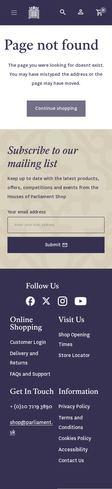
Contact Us (71, 460)
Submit (53, 245)
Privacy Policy (74, 406)
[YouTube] (80, 303)
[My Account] (81, 12)
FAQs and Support (30, 374)
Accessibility (73, 449)
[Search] (63, 12)
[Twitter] (46, 303)
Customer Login (28, 342)
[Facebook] (30, 304)
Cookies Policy (74, 438)
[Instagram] (62, 304)
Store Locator (74, 355)
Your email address (26, 212)
